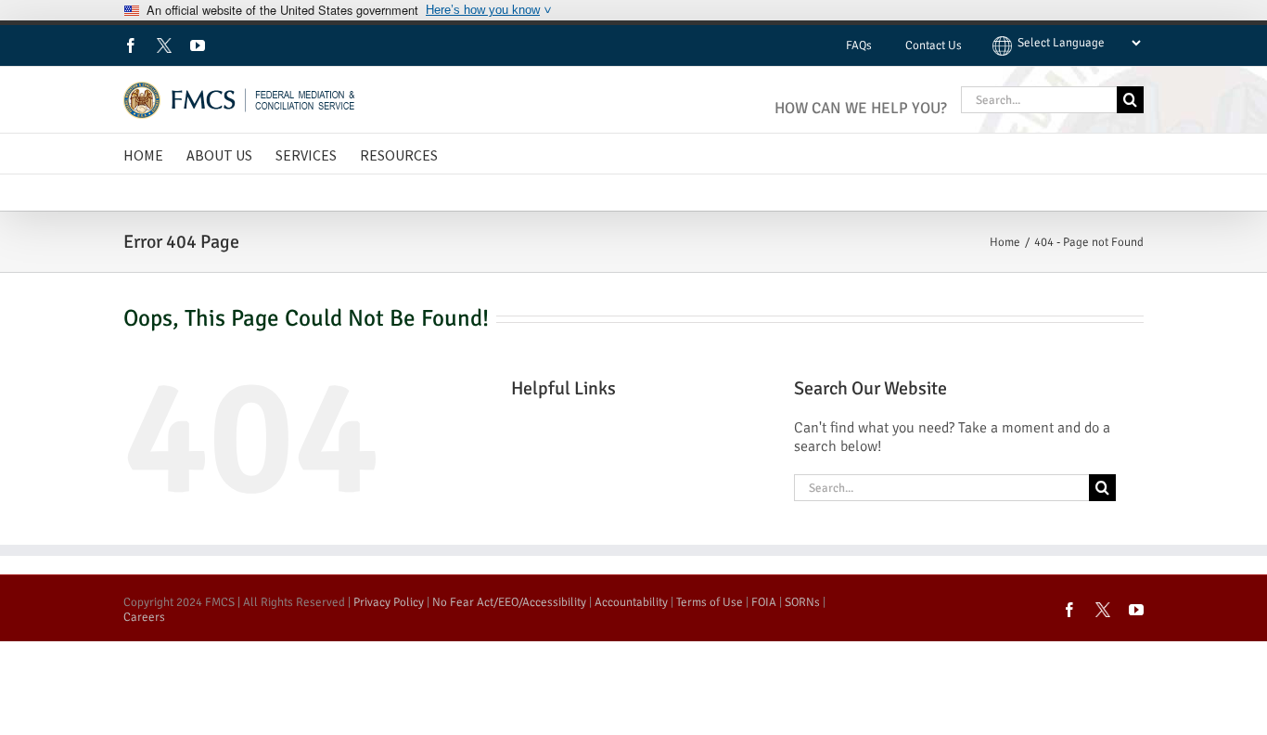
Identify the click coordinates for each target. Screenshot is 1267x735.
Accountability (631, 602)
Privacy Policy (388, 602)
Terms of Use (709, 602)
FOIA (763, 602)
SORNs (802, 602)
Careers (144, 617)
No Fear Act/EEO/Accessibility (509, 602)
